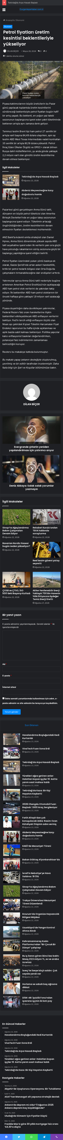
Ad (4, 664)
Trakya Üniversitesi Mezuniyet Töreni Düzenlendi (39, 902)
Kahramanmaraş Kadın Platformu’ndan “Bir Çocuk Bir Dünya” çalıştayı (39, 944)
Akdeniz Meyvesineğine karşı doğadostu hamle (38, 834)
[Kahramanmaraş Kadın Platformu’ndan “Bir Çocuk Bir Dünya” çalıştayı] (11, 945)
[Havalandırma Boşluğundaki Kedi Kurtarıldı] (11, 739)
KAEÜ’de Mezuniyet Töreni (36, 846)
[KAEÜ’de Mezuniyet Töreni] (11, 850)
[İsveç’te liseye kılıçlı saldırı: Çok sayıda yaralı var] (11, 974)
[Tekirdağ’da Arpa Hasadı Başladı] (10, 180)
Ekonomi (20, 20)
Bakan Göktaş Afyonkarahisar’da (41, 859)
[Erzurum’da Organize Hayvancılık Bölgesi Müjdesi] (11, 918)
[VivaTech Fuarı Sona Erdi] (11, 753)
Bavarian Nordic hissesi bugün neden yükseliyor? (16, 545)
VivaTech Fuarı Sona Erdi (36, 748)
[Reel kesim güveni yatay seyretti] (47, 550)
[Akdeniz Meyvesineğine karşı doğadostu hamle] (10, 194)
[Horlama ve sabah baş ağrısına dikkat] (11, 988)
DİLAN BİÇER (13, 51)
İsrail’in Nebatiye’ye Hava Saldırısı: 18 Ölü (36, 875)
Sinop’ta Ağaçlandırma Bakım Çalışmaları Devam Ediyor (15, 530)
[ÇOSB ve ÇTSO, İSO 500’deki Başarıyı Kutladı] (16, 580)
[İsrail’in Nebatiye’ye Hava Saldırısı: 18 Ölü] (11, 877)
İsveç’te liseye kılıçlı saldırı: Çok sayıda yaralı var (39, 972)
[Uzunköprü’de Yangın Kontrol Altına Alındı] (11, 932)
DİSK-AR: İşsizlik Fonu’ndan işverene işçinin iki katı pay (37, 999)
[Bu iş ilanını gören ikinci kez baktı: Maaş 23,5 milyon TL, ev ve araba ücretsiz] (11, 960)
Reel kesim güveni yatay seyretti (46, 562)
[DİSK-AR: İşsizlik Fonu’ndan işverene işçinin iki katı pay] (11, 1002)
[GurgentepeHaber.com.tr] (31, 9)
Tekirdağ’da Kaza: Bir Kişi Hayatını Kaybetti (36, 792)
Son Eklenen (31, 725)
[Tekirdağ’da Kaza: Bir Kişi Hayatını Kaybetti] (11, 794)
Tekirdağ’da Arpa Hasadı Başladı (40, 176)
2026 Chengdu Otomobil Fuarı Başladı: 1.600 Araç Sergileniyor (39, 806)
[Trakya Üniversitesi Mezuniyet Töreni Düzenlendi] (11, 904)
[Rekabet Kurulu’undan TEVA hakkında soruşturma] (47, 517)
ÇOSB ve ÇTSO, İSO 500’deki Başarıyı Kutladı (16, 592)
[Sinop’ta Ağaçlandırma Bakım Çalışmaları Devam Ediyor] (16, 517)
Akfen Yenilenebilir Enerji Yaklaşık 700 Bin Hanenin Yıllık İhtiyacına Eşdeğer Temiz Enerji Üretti (46, 595)
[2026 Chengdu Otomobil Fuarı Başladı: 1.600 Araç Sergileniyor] (11, 808)
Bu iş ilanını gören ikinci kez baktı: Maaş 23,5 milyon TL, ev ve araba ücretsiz (40, 959)
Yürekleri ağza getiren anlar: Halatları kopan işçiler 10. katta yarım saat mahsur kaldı (39, 779)
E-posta (7, 675)
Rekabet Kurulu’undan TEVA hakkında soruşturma (45, 530)
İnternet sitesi (9, 687)
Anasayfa (9, 20)
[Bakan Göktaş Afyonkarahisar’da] (11, 864)
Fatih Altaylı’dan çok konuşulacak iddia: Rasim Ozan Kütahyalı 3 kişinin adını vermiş (39, 821)
